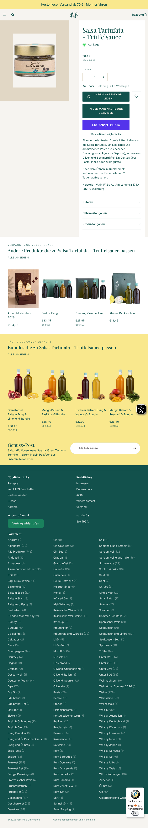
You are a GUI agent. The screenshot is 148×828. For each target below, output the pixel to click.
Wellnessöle (108, 703)
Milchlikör (61, 651)
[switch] (135, 813)
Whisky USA (109, 762)
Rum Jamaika (63, 774)
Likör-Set (61, 645)
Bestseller (17, 610)
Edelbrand (16, 698)
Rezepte (13, 483)
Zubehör (106, 780)
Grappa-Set (63, 563)
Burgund (15, 627)
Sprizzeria (108, 645)
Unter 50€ (108, 674)
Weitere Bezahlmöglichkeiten (106, 134)
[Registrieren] (134, 448)
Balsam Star (18, 598)
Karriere (13, 506)
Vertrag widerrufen (25, 523)
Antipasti (16, 557)
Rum (59, 750)
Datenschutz (84, 489)
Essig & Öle (18, 727)
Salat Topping (64, 809)
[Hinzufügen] (32, 302)
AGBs (79, 495)
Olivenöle (61, 686)
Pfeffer (59, 703)
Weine (107, 692)
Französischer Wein (23, 780)
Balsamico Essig (20, 604)
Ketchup (60, 622)
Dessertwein (17, 674)
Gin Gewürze (63, 545)
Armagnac (16, 563)
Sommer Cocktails (113, 616)
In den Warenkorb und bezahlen (106, 110)
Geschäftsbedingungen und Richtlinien (74, 819)
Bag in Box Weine (21, 580)
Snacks (106, 604)
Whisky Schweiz (111, 750)
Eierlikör (15, 709)
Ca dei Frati (17, 633)
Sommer (106, 610)
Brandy (14, 622)
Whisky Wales (110, 768)
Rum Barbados (64, 756)
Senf (104, 580)
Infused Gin (62, 598)
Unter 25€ (108, 663)
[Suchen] (12, 14)
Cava (13, 645)
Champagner (19, 651)
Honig (59, 592)
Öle (104, 791)
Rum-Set (61, 791)
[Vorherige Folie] (12, 288)
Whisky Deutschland (114, 721)
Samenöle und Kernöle (115, 545)
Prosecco (61, 733)
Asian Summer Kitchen (25, 569)
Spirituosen (109, 627)
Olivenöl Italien (64, 674)
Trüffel (106, 651)
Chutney (15, 657)
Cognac (15, 663)
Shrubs (106, 586)
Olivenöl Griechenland (69, 668)
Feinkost (16, 762)
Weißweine (109, 698)
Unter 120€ (108, 657)
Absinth (14, 539)
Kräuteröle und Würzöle (71, 633)
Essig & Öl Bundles (22, 721)
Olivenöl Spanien (66, 680)
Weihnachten (110, 680)
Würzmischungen (113, 774)
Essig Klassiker (19, 733)
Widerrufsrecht (85, 500)
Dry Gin (14, 692)
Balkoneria (17, 586)
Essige (15, 756)
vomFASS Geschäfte (21, 489)
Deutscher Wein (21, 680)
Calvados (16, 639)
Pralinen (61, 721)
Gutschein (61, 575)
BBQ (13, 575)
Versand (81, 506)
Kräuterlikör (62, 627)
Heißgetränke (64, 586)
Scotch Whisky (111, 569)
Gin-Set (60, 551)
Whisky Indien (110, 739)
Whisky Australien (112, 715)
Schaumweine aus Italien (117, 557)
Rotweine (62, 744)
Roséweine (62, 739)
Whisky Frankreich (112, 733)
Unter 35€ (108, 668)
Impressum (83, 483)
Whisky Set (108, 756)
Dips (13, 686)
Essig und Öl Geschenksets (27, 739)
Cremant (15, 668)
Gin (57, 539)
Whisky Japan (110, 744)
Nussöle (60, 657)
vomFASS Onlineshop (28, 819)
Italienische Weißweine (70, 616)
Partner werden (17, 495)
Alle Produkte (20, 551)
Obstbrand (62, 663)
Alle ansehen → (20, 257)
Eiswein (14, 715)
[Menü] (4, 14)
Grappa (60, 557)
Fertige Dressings (21, 774)
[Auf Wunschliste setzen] (136, 96)
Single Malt (109, 592)
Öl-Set (105, 786)
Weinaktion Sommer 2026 (117, 686)
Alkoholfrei (17, 545)
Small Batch (109, 598)
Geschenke (18, 797)
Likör (59, 639)
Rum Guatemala (65, 768)
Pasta (60, 692)
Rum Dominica (64, 762)
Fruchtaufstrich (19, 786)
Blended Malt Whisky (23, 616)
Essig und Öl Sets (21, 744)
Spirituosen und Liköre (116, 633)
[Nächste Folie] (34, 288)
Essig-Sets (16, 750)
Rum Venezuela (65, 786)
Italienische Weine (67, 610)
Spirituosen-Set (111, 639)
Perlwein (60, 698)
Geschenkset (19, 803)
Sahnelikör (62, 803)
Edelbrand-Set (19, 703)
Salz (103, 539)
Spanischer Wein (112, 622)
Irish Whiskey (63, 604)
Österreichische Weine (116, 797)
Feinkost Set (18, 768)
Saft (58, 797)
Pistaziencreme (65, 709)
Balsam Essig (19, 592)
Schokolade (109, 563)
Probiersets (62, 727)
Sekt (104, 575)
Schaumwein (110, 551)
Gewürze (16, 809)
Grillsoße (61, 569)
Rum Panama (63, 780)
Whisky (107, 709)
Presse (12, 500)
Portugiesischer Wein (68, 715)
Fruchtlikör (17, 791)
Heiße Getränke (65, 580)
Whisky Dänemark (112, 727)
